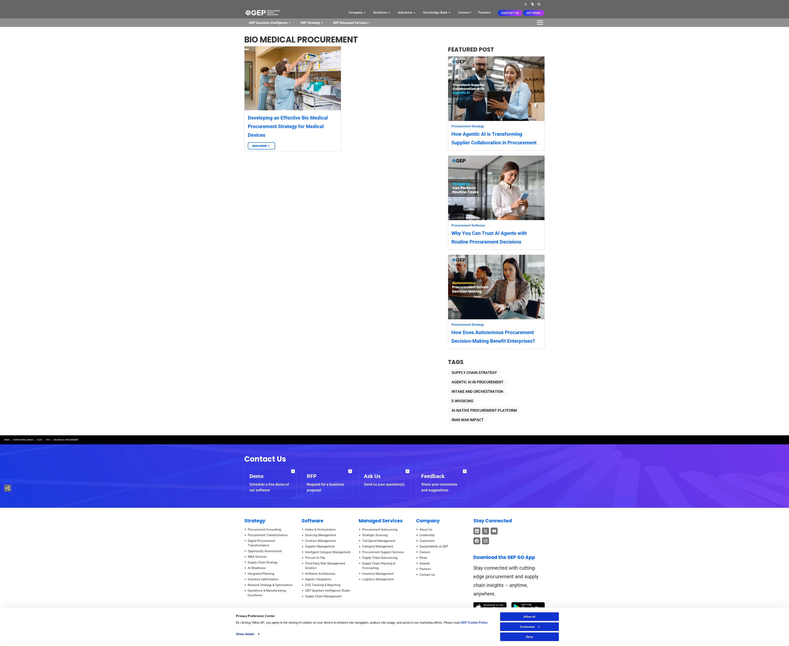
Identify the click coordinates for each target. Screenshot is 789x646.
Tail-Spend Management (378, 541)
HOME (6, 440)
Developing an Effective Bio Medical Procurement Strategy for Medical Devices (288, 126)
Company (356, 12)
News (423, 558)
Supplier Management (320, 546)
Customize (527, 626)
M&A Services (257, 557)
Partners (484, 12)
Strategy (254, 520)
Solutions (380, 12)
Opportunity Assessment (265, 551)
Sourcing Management (320, 535)
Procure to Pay (315, 558)
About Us (426, 529)
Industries (406, 12)
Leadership (427, 535)
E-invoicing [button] (462, 401)
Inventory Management (377, 574)
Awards (425, 563)
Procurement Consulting (264, 529)
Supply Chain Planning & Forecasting (378, 566)
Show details (245, 634)
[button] (532, 4)
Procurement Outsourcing (379, 529)
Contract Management (320, 541)
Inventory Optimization (263, 579)
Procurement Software (468, 225)
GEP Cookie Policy (474, 622)
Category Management (377, 546)
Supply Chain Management (323, 596)
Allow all (529, 616)
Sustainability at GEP (434, 546)
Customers (427, 541)
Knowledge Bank (436, 12)
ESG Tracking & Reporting (322, 585)
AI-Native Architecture (320, 574)
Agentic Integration (318, 579)
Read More (261, 145)
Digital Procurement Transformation (261, 543)
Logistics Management (378, 579)
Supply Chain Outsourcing (379, 558)
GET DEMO (533, 13)
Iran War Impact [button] (468, 420)
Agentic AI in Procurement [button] (477, 382)
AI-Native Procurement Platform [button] (484, 410)
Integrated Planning (261, 574)
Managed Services (381, 520)
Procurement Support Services (383, 552)
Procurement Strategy (467, 126)
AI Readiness (257, 568)
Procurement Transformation (268, 535)
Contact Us (510, 13)
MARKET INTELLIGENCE (23, 440)
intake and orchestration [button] (477, 391)
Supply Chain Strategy (263, 562)
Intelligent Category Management (328, 552)
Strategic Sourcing (375, 535)
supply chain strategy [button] (474, 372)
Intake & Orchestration (320, 529)
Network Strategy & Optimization (270, 585)
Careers (464, 12)
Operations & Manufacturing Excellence (267, 593)
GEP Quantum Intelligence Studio (327, 590)
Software (312, 520)
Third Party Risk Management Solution (325, 566)
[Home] (262, 12)
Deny (529, 636)
